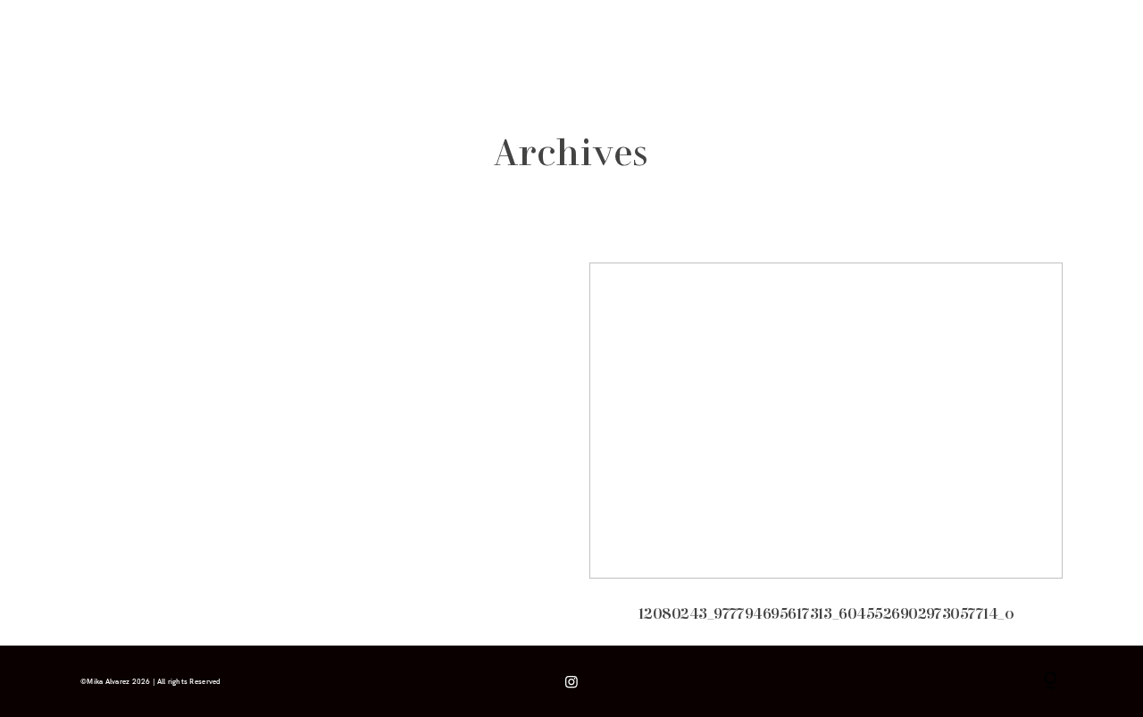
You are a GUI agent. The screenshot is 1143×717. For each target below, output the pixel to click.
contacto (354, 46)
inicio (94, 46)
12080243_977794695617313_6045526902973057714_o (826, 454)
